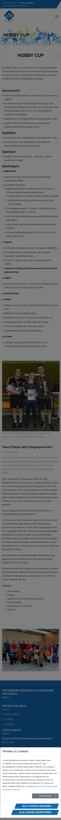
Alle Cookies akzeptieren (35, 812)
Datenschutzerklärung (43, 786)
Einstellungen (45, 796)
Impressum (16, 790)
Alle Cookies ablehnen (36, 806)
